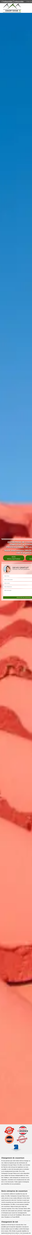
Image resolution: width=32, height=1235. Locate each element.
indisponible (7, 1)
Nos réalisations (13, 558)
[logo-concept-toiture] (12, 8)
